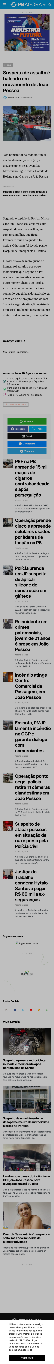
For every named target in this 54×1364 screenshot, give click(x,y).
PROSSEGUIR (27, 1358)
